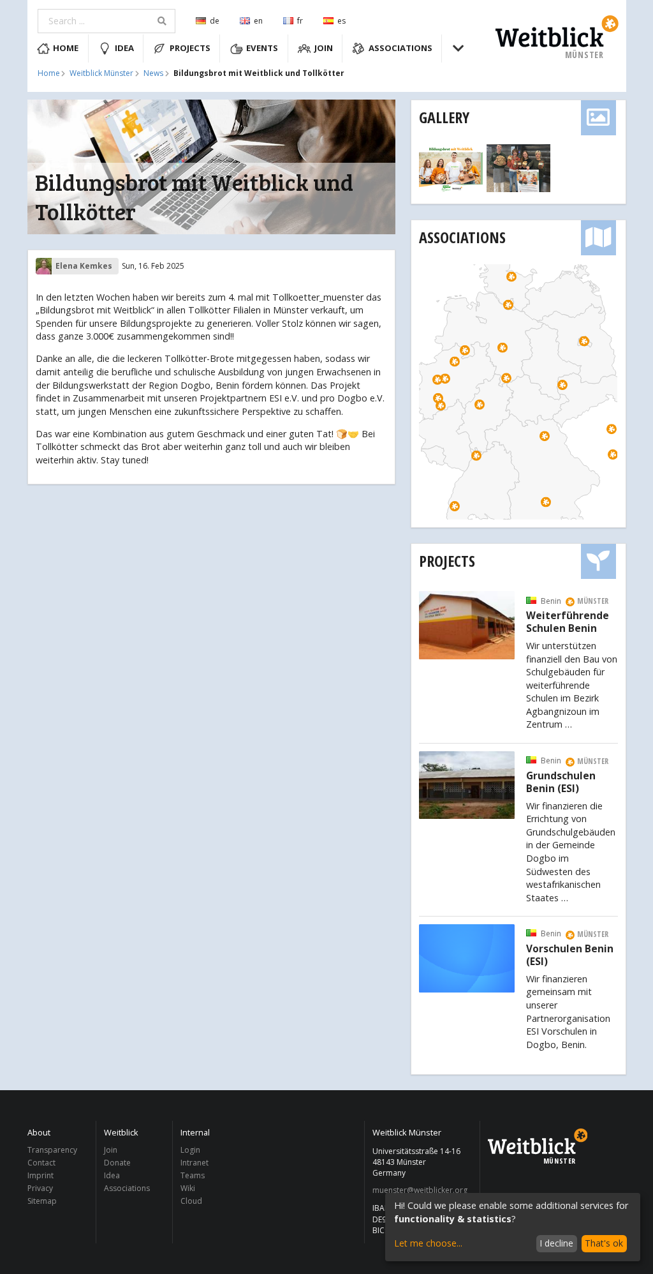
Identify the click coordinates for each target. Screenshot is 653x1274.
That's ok (604, 1243)
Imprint (40, 1175)
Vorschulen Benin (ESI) (569, 955)
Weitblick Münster (101, 73)
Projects (190, 48)
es (341, 20)
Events (262, 48)
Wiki (187, 1188)
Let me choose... (428, 1243)
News (153, 73)
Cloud (191, 1200)
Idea (124, 48)
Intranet (194, 1162)
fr (300, 20)
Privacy (40, 1188)
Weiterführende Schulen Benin (567, 622)
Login (190, 1150)
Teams (192, 1175)
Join (323, 48)
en (258, 20)
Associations (400, 48)
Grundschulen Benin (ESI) (561, 782)
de (214, 20)
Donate (117, 1162)
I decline (556, 1243)
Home (65, 48)
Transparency (52, 1150)
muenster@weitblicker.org (419, 1190)
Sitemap (42, 1200)
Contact (41, 1162)
